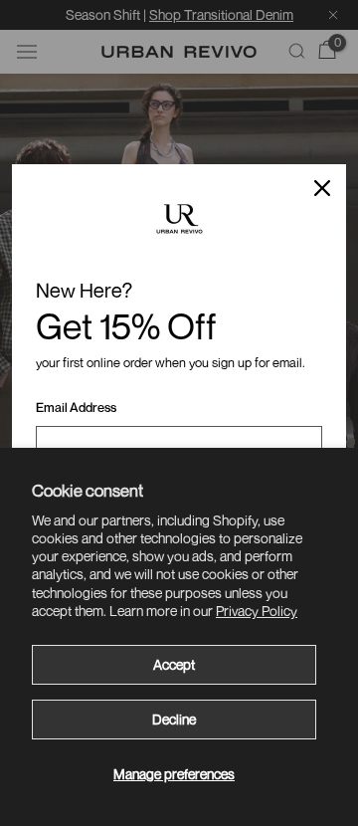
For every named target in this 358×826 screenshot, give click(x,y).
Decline (174, 719)
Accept (174, 664)
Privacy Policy (256, 610)
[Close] (322, 188)
